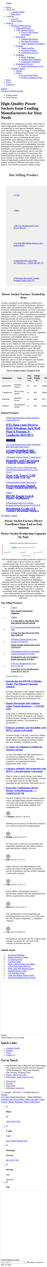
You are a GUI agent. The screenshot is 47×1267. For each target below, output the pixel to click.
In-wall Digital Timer (29, 75)
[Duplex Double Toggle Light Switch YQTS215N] (26, 642)
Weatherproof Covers (24, 64)
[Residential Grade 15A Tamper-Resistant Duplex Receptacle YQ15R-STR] (23, 505)
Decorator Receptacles (30, 41)
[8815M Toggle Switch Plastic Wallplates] (9, 493)
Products (9, 23)
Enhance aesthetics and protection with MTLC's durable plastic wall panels (26, 770)
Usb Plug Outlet (14, 962)
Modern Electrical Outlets (18, 957)
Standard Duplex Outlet (17, 971)
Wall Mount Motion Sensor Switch (21, 978)
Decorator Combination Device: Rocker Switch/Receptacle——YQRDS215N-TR (22, 790)
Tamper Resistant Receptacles (33, 44)
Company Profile (18, 12)
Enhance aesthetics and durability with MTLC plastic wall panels (26, 729)
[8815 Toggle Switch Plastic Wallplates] (14, 608)
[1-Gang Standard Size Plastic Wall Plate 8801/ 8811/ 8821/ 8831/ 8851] (23, 447)
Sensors (19, 71)
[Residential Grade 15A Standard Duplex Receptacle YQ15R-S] (26, 654)
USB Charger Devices (25, 30)
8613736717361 (12, 1160)
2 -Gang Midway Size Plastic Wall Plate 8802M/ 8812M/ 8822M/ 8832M (25, 623)
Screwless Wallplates (16, 955)
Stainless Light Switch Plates (12, 1099)
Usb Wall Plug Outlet (16, 973)
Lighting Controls (18, 68)
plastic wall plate (31, 1099)
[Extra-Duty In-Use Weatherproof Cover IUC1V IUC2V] (26, 666)
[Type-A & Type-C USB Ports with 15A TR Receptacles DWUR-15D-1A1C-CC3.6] (23, 472)
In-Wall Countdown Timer (31, 78)
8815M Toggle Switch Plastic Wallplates (20, 497)
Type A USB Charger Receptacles (29, 33)
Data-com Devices (23, 28)
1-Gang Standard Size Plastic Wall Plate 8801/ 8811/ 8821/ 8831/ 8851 (21, 452)
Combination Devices (29, 53)
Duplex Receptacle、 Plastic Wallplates (25, 1097)
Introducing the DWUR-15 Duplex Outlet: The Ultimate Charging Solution (24, 684)
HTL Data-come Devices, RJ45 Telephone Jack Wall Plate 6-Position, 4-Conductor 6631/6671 (23, 430)
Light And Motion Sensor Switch (21, 975)
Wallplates (20, 55)
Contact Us (10, 84)
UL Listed (5, 1097)
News (8, 80)
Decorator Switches (29, 50)
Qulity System (16, 21)
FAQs (8, 82)
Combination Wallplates (30, 62)
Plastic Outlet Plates (31, 1102)
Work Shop (15, 14)
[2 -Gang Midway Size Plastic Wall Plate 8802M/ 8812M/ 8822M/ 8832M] (14, 617)
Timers (18, 73)
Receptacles (20, 37)
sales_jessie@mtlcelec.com (16, 1141)
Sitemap (4, 1095)
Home (8, 7)
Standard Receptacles (29, 39)
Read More (10, 440)
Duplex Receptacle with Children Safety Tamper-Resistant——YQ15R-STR (25, 706)
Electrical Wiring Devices (21, 25)
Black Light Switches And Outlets (21, 964)
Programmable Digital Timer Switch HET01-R (21, 487)
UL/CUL (14, 19)
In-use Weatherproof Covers (32, 66)
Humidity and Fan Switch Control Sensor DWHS (22, 461)
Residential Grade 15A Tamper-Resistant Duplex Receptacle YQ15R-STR (22, 511)
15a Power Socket (15, 959)
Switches (19, 46)
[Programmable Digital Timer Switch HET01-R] (21, 482)
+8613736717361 (13, 1121)
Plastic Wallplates (28, 57)
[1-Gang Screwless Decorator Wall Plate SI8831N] (26, 629)
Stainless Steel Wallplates (31, 59)
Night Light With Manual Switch (21, 968)
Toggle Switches (27, 48)
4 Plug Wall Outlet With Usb (19, 966)
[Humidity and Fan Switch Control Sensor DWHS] (23, 457)
